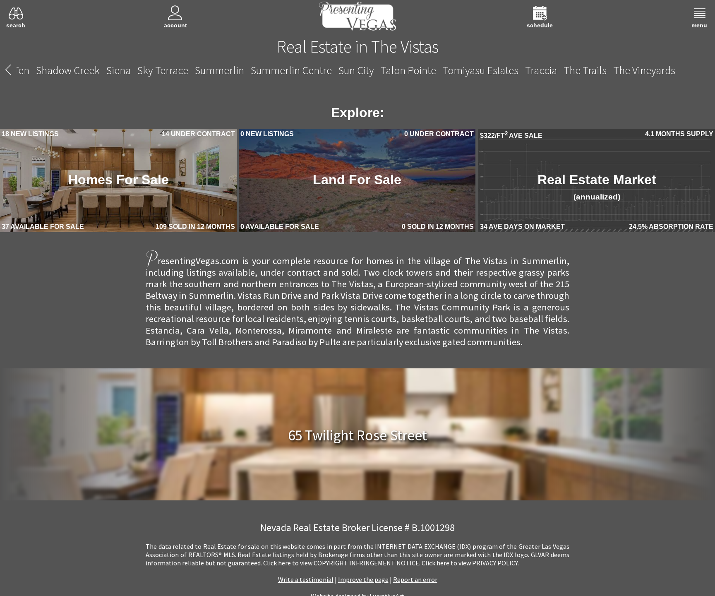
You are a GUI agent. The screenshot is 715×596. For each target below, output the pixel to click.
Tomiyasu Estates (480, 70)
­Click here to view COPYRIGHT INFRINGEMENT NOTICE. (341, 564)
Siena (118, 70)
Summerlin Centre (291, 70)
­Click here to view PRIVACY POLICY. (470, 564)
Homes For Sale (118, 181)
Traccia (541, 70)
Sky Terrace (162, 70)
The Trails (585, 70)
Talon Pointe (408, 70)
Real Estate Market (596, 189)
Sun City (356, 70)
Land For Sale (357, 181)
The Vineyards (644, 70)
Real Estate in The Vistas (358, 46)
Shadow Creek (68, 70)
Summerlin (219, 70)
